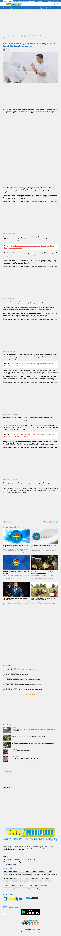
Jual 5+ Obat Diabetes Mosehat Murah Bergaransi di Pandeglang (23, 684)
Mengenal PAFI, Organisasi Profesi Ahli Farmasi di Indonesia (16, 572)
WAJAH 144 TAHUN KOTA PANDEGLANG (22, 751)
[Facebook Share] (44, 522)
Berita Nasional (13, 871)
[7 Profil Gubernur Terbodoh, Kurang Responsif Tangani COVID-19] (16, 589)
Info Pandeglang (52, 874)
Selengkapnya (30, 694)
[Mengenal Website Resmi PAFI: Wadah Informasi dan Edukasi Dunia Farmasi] (16, 536)
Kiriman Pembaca (23, 881)
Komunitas (33, 881)
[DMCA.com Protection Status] (32, 898)
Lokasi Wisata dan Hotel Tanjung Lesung (17, 674)
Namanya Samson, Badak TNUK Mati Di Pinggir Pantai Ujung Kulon (24, 689)
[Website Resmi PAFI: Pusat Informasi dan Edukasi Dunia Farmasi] (44, 536)
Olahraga (13, 885)
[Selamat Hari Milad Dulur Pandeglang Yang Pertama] (5, 759)
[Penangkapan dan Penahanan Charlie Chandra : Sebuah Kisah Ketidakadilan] (44, 562)
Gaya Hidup (36, 874)
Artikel (5, 871)
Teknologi (26, 889)
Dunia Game (42, 871)
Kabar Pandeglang (24, 878)
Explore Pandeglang (9, 874)
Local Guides (48, 881)
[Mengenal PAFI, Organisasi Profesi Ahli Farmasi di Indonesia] (16, 562)
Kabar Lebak (13, 878)
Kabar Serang (34, 878)
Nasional (6, 885)
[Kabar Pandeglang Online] (13, 4)
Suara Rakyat (17, 889)
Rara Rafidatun (9, 48)
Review (37, 885)
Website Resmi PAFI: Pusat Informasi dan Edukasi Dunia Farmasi (44, 546)
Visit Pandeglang (35, 889)
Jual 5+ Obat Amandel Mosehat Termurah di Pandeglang (21, 669)
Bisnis (27, 871)
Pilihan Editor (29, 885)
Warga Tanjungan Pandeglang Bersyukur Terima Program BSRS (29, 736)
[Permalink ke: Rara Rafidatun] (4, 49)
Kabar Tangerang (44, 878)
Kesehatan (6, 881)
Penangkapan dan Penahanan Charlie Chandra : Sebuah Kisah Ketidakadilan (44, 572)
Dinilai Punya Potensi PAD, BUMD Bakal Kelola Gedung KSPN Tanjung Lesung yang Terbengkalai (33, 729)
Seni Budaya (44, 885)
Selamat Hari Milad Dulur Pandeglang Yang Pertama (26, 758)
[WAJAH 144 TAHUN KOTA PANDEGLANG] (5, 752)
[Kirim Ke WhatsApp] (57, 522)
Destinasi (34, 871)
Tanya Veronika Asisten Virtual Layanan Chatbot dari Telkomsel (23, 679)
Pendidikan (20, 885)
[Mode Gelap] (55, 4)
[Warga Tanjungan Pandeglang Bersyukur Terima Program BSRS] (7, 738)
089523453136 (12, 864)
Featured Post (27, 874)
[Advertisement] (30, 22)
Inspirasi (6, 878)
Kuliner (40, 881)
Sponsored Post (8, 889)
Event (49, 871)
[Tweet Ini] (47, 522)
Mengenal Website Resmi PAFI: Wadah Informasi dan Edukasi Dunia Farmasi (15, 546)
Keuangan (14, 881)
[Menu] (4, 4)
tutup (4, 914)
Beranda (5, 36)
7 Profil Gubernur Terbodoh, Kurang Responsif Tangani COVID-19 (15, 598)
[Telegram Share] (54, 522)
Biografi (22, 871)
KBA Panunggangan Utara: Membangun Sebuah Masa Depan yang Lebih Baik (44, 598)
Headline (43, 874)
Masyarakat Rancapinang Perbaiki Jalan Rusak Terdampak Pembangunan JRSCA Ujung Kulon (33, 744)
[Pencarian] (57, 4)
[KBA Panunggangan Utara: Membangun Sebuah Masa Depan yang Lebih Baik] (44, 589)
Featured (10, 36)
